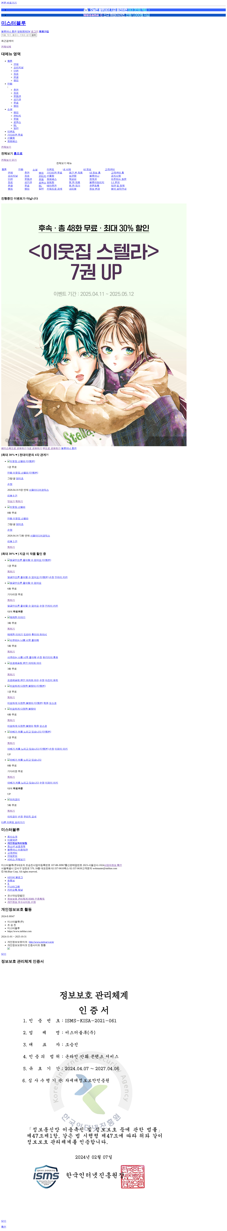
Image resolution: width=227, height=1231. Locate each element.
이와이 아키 (61, 749)
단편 (16, 70)
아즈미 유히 (51, 680)
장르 (16, 74)
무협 (16, 119)
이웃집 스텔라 (17, 518)
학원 (46, 703)
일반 (16, 128)
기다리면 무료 (15, 134)
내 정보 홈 (95, 172)
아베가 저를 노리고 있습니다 (23, 782)
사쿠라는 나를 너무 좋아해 (21, 657)
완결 (16, 77)
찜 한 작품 (74, 182)
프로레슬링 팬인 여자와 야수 (23, 680)
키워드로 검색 (54, 189)
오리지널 (18, 67)
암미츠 (19, 478)
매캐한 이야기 (15, 634)
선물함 (11, 138)
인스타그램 (13, 886)
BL (15, 125)
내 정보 (87, 169)
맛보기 (11, 501)
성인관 (17, 99)
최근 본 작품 (76, 172)
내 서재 (67, 169)
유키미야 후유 (50, 657)
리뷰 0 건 (12, 495)
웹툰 (9, 61)
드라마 (27, 634)
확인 (3, 1226)
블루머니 (94, 176)
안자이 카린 (61, 577)
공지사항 (116, 176)
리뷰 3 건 (12, 541)
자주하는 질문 (118, 179)
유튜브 (11, 880)
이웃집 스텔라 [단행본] (22, 472)
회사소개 (12, 836)
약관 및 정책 (118, 185)
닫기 (3, 954)
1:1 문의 (115, 182)
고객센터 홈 (117, 172)
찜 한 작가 (74, 185)
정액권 (93, 179)
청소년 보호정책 (16, 846)
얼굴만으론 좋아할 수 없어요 (23, 606)
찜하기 (19, 501)
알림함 (23, 31)
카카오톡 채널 (15, 890)
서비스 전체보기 (16, 859)
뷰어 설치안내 (118, 189)
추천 (16, 89)
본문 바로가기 (9, 2)
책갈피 (72, 179)
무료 (16, 102)
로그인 (34, 31)
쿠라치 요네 (29, 816)
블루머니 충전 (9, 31)
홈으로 (18, 153)
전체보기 (6, 147)
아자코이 (12, 816)
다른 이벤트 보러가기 (13, 822)
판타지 (17, 115)
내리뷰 (72, 189)
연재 (16, 64)
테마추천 (52, 185)
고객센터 (110, 169)
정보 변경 (94, 189)
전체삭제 (6, 46)
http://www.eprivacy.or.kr (41, 942)
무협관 (17, 96)
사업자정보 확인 (113, 865)
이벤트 (11, 131)
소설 (9, 109)
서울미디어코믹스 (39, 490)
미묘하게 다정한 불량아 (20, 726)
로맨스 (17, 122)
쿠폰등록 (94, 185)
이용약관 (12, 840)
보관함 (72, 176)
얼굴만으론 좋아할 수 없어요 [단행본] (27, 577)
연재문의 (12, 856)
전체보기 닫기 (9, 160)
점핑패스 (12, 141)
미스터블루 (13, 23)
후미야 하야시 (39, 634)
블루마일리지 (96, 182)
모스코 (53, 703)
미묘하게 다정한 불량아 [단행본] (25, 703)
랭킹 (16, 80)
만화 (9, 83)
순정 (9, 484)
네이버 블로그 (15, 877)
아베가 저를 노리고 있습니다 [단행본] (27, 749)
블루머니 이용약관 (17, 849)
